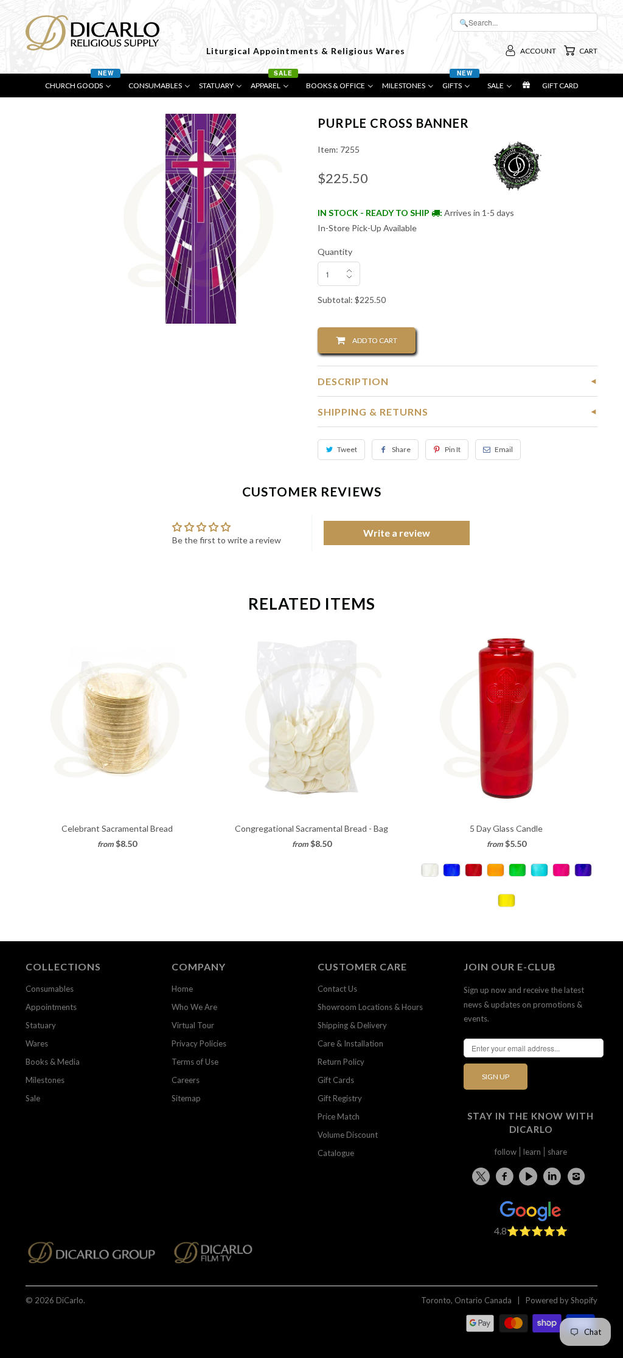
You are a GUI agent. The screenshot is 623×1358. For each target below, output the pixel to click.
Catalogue (336, 1153)
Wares (37, 1043)
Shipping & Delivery (352, 1025)
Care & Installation (350, 1043)
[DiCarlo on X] (482, 1174)
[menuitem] (82, 88)
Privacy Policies (199, 1043)
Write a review (396, 532)
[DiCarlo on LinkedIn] (554, 1176)
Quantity (335, 251)
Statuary (41, 1025)
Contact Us (337, 989)
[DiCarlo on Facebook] (506, 1176)
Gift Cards (336, 1080)
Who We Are (194, 1007)
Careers (186, 1080)
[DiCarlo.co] (98, 1256)
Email (504, 449)
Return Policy (341, 1062)
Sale (33, 1098)
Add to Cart (371, 340)
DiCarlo (69, 1300)
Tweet (347, 449)
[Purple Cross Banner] (200, 219)
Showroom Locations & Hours (370, 1007)
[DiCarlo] (92, 31)
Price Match (339, 1116)
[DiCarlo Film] (219, 1256)
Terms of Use (195, 1062)
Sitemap (186, 1098)
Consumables (50, 989)
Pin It (453, 449)
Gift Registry (340, 1098)
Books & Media (53, 1062)
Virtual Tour (193, 1025)
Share (401, 449)
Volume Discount (348, 1135)
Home (182, 989)
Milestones (45, 1080)
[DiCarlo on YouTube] (530, 1176)
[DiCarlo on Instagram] (578, 1176)
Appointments (51, 1007)
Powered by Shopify (561, 1300)
